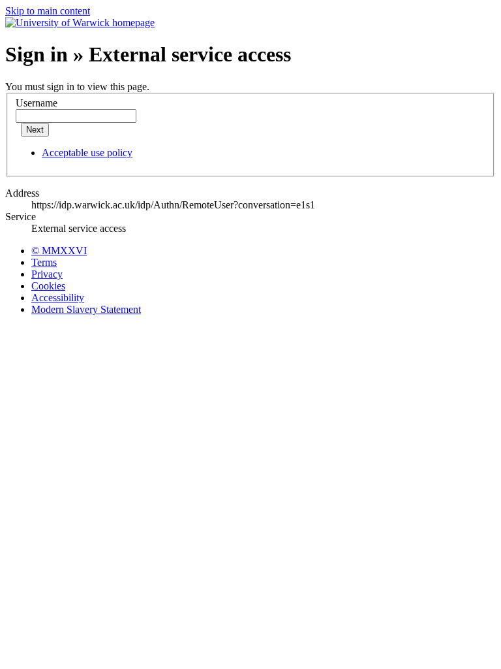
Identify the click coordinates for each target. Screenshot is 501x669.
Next (35, 130)
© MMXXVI (59, 250)
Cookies (48, 285)
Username (36, 102)
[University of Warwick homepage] (80, 22)
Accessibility (57, 297)
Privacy (47, 274)
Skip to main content (47, 10)
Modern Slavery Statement (86, 309)
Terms (44, 262)
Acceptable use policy (87, 152)
